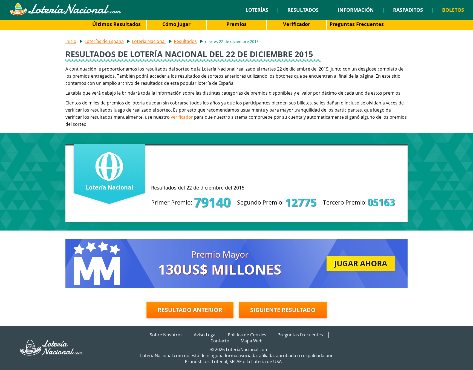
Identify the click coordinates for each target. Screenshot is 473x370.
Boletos (453, 10)
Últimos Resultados (116, 24)
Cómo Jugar (176, 24)
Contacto (219, 341)
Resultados (303, 10)
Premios (236, 24)
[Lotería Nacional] (51, 354)
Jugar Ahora (360, 263)
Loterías (257, 10)
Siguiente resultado (283, 310)
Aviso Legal (205, 335)
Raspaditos (408, 10)
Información (356, 10)
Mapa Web (252, 341)
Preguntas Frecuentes (357, 24)
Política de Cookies (247, 335)
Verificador (296, 24)
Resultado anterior (190, 310)
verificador (182, 117)
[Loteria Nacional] (66, 14)
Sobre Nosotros (166, 335)
